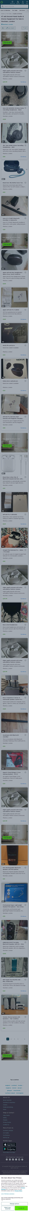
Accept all (21, 1208)
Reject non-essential (7, 1208)
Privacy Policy (18, 1190)
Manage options (14, 1203)
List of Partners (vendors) (7, 1193)
